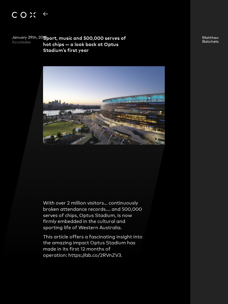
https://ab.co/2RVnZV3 (94, 254)
